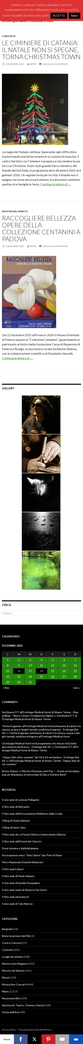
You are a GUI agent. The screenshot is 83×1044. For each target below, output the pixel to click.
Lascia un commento (55, 64)
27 (64, 676)
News (5, 991)
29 (7, 682)
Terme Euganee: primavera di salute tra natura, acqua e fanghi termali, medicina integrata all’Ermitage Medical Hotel (41, 734)
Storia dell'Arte (11, 1012)
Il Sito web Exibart (13, 869)
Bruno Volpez (10, 771)
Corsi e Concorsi (12, 942)
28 (75, 676)
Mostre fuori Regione (15, 963)
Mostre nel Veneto (15, 211)
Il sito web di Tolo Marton (17, 903)
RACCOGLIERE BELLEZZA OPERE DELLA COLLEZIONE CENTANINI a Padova (41, 228)
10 (30, 665)
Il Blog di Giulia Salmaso (16, 820)
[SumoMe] (76, 1039)
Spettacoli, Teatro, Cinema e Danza (23, 1005)
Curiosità (8, 36)
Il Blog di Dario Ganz (14, 827)
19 (52, 671)
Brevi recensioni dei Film (16, 936)
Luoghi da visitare (12, 956)
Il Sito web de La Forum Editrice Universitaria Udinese (34, 834)
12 (52, 665)
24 (30, 676)
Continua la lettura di (55, 184)
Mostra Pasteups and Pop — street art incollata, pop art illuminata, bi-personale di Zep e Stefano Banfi (41, 772)
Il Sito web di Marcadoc (16, 806)
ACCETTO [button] (59, 15)
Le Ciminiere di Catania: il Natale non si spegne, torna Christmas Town (41, 49)
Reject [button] (74, 15)
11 (41, 665)
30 (18, 682)
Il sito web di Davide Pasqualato (21, 883)
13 (64, 665)
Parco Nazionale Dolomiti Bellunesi (22, 862)
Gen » (76, 687)
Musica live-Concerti (14, 984)
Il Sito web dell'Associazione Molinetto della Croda (32, 813)
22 (7, 676)
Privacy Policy (9, 1029)
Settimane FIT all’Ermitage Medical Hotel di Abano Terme (40, 717)
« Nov (6, 687)
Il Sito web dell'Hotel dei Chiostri (21, 841)
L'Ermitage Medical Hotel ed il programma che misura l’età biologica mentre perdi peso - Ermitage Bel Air (39, 745)
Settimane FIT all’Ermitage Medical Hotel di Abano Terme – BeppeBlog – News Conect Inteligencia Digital (40, 714)
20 (64, 671)
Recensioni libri (11, 998)
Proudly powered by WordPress (35, 1029)
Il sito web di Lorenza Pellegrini (20, 799)
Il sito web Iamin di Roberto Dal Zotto (24, 890)
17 (30, 671)
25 (41, 676)
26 (52, 676)
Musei (5, 977)
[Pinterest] (48, 1039)
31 (30, 682)
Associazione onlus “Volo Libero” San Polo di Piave (32, 855)
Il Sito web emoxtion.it (15, 896)
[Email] (62, 1039)
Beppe (33, 64)
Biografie (7, 929)
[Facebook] (21, 1039)
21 (75, 671)
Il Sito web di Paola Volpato (18, 876)
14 (75, 665)
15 (7, 671)
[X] (35, 1039)
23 (18, 676)
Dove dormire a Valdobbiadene (20, 848)
